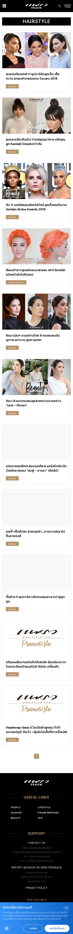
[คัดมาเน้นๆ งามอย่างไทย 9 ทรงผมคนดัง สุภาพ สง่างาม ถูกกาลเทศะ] (36, 312)
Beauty (12, 86)
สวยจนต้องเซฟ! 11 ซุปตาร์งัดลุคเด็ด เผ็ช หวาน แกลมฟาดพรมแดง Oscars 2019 (33, 76)
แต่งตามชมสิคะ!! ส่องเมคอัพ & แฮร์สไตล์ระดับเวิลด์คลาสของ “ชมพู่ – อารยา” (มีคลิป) (36, 468)
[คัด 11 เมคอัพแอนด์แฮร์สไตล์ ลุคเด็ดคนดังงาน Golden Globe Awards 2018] (36, 181)
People (15, 807)
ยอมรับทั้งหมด (57, 928)
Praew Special (16, 282)
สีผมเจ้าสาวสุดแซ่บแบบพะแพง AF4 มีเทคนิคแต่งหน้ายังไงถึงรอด (35, 272)
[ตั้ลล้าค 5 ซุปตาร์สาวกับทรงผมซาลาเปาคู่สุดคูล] (36, 573)
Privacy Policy (36, 888)
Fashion (16, 812)
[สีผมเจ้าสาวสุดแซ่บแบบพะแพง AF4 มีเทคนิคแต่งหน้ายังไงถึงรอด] (36, 246)
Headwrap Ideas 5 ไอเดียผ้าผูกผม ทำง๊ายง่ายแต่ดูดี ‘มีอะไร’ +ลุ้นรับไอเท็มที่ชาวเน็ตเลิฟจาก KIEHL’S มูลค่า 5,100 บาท (36, 732)
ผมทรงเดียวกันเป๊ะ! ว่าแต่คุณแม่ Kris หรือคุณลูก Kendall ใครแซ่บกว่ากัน (35, 141)
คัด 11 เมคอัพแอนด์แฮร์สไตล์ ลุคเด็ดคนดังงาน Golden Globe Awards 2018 (36, 207)
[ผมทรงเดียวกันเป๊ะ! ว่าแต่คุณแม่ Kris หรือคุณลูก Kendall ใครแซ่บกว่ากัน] (36, 116)
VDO (40, 818)
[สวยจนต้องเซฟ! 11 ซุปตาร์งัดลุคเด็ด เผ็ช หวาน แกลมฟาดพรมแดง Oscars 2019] (36, 50)
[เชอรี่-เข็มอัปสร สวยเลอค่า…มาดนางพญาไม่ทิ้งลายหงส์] (36, 508)
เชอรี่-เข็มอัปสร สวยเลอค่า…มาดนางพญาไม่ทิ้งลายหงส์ (35, 533)
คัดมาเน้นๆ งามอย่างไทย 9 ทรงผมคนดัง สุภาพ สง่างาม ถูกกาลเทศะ (33, 337)
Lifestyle (44, 807)
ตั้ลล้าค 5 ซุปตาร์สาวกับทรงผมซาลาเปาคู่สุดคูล (35, 599)
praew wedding (48, 812)
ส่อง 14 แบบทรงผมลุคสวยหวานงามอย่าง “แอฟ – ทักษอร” (33, 403)
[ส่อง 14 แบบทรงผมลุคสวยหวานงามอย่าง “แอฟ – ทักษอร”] (36, 377)
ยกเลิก (33, 928)
